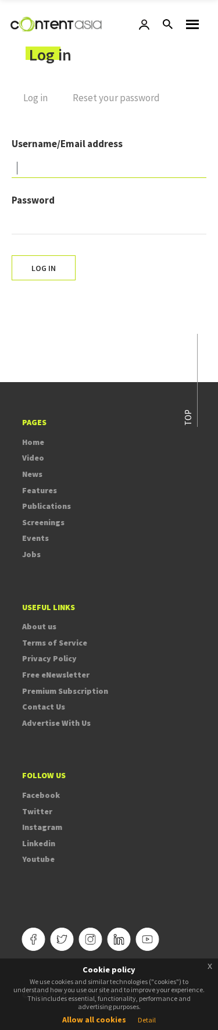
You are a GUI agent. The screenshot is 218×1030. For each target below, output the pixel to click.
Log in (41, 102)
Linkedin (38, 843)
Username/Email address (67, 143)
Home (33, 442)
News (32, 474)
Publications (46, 506)
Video (33, 457)
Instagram (42, 827)
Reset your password (116, 97)
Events (35, 538)
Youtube (38, 859)
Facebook (41, 795)
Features (39, 490)
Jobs (31, 554)
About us (39, 626)
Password (33, 200)
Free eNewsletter (56, 674)
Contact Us (43, 706)
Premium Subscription (65, 691)
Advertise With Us (56, 723)
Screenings (43, 522)
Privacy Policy (49, 658)
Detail (147, 1019)
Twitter (37, 811)
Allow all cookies (94, 1019)
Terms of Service (54, 642)
